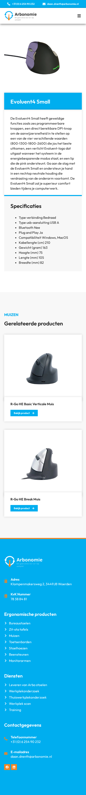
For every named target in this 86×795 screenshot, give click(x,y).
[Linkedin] (14, 767)
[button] (79, 16)
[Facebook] (7, 767)
